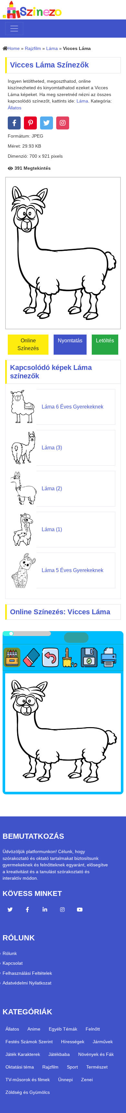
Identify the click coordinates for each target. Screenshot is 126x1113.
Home (13, 48)
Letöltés (105, 340)
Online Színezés (28, 344)
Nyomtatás (70, 340)
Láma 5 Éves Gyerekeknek (72, 570)
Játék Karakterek (22, 1054)
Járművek (103, 1041)
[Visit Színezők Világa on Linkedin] (44, 910)
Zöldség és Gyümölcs (27, 1092)
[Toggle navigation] (14, 28)
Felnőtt (93, 1029)
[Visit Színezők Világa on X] (10, 910)
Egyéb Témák (63, 1029)
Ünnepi (65, 1079)
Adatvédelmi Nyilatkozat (27, 983)
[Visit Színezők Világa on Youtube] (79, 910)
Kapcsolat (13, 963)
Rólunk (10, 953)
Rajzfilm (33, 48)
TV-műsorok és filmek (27, 1079)
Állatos (14, 107)
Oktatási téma (19, 1067)
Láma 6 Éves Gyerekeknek (72, 407)
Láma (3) (52, 447)
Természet (97, 1067)
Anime (33, 1029)
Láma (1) (52, 529)
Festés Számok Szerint (29, 1041)
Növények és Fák (96, 1054)
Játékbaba (59, 1054)
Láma (52, 48)
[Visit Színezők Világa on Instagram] (62, 910)
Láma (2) (52, 488)
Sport (72, 1067)
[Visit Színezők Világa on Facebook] (27, 910)
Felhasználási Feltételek (27, 973)
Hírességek (72, 1041)
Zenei (87, 1079)
